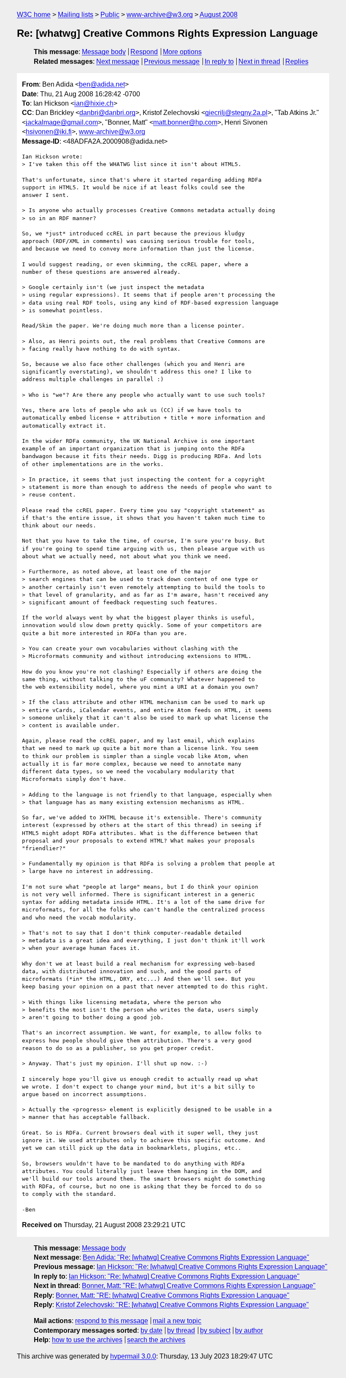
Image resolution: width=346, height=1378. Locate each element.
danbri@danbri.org (107, 112)
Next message (117, 61)
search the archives (156, 1339)
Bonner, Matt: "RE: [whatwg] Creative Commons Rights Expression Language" (199, 1285)
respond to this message (111, 1320)
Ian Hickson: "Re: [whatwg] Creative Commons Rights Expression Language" (212, 1266)
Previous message (172, 61)
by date (151, 1330)
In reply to (219, 61)
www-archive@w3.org (160, 14)
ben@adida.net (102, 84)
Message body (104, 51)
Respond (144, 51)
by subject (215, 1330)
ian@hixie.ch (94, 103)
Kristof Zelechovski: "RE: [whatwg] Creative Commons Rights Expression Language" (182, 1304)
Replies (296, 61)
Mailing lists (75, 14)
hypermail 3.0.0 (133, 1356)
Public (109, 14)
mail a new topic (177, 1320)
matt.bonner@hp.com (185, 122)
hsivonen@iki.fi (49, 131)
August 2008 (219, 14)
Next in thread (259, 61)
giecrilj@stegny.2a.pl (236, 112)
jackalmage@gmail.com (62, 122)
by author (249, 1330)
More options (182, 51)
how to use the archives (87, 1339)
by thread (181, 1330)
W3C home (34, 14)
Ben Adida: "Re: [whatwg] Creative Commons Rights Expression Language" (196, 1257)
